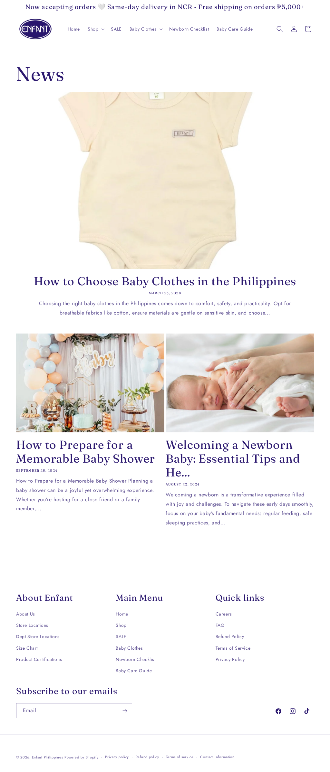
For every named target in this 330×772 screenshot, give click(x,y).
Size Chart (27, 648)
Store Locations (32, 625)
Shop (121, 625)
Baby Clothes (129, 648)
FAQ (220, 625)
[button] (95, 29)
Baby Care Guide (134, 670)
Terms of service (180, 756)
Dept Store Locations (38, 636)
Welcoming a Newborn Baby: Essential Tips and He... (233, 458)
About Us (25, 614)
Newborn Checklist (135, 659)
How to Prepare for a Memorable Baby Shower (85, 452)
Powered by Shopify (81, 757)
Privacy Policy (230, 659)
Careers (224, 614)
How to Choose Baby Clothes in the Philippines (165, 281)
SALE (121, 636)
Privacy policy (117, 756)
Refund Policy (230, 636)
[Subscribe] (125, 710)
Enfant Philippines (47, 757)
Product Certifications (39, 659)
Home (122, 614)
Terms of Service (233, 648)
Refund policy (147, 756)
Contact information (217, 756)
